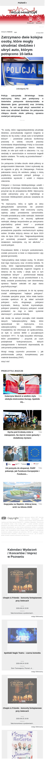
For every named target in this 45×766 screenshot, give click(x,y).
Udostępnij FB (22, 89)
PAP (15, 32)
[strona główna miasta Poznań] (22, 10)
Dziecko (9, 32)
